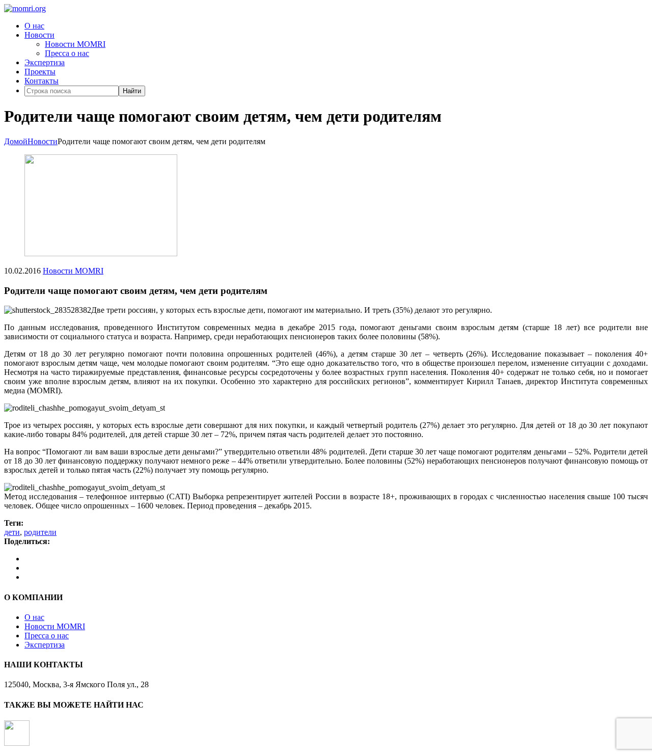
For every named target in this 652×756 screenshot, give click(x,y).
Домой (16, 141)
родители (40, 532)
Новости (39, 35)
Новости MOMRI (75, 44)
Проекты (40, 71)
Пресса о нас (67, 53)
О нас (34, 25)
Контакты (41, 80)
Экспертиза (44, 62)
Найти (132, 91)
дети (12, 532)
